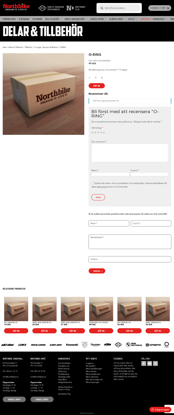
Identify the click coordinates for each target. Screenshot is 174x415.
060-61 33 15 (12, 371)
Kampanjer (145, 19)
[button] (14, 399)
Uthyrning (37, 19)
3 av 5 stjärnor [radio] (98, 132)
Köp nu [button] (16, 330)
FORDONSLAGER (9, 19)
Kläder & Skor (115, 19)
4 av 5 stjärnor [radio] (101, 132)
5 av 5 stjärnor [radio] (104, 132)
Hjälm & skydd (97, 19)
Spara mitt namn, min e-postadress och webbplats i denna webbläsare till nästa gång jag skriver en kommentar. (129, 185)
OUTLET (131, 19)
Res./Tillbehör (52, 19)
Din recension (99, 142)
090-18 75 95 (39, 371)
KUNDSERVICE (159, 19)
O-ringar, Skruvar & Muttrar (46, 47)
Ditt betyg (97, 128)
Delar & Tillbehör (15, 47)
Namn (95, 171)
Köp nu (96, 85)
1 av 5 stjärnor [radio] (92, 132)
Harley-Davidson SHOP (75, 19)
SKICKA (96, 270)
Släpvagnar (24, 19)
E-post (135, 171)
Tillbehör (28, 47)
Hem (5, 47)
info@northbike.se (10, 377)
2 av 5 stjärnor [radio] (95, 132)
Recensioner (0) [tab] (98, 94)
